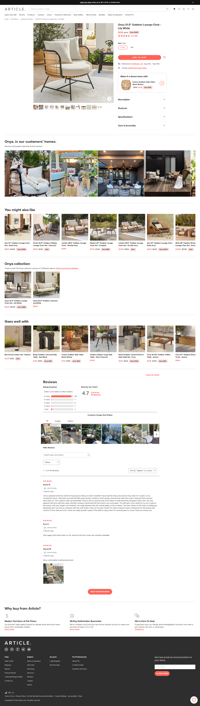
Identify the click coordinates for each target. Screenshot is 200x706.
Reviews (30, 677)
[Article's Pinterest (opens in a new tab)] (12, 650)
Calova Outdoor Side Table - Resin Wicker (144, 83)
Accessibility (72, 696)
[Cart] (193, 9)
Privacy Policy (21, 696)
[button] (179, 9)
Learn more (9, 629)
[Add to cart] (162, 83)
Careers (30, 681)
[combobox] (174, 9)
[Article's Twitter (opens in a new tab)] (23, 650)
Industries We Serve (79, 669)
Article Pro (76, 661)
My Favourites (55, 665)
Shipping (8, 665)
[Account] (184, 9)
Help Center (9, 661)
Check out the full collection (67, 268)
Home (6, 19)
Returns (7, 669)
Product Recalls (10, 673)
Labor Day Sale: (86, 2)
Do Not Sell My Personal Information (40, 696)
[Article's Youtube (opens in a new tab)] (29, 650)
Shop (80, 696)
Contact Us (9, 681)
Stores (29, 685)
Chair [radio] (122, 47)
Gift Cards (30, 665)
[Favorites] (188, 9)
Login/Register (55, 661)
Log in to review (152, 375)
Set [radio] (132, 47)
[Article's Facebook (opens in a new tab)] (17, 650)
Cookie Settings (61, 696)
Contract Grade (77, 665)
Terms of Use (9, 696)
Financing (30, 669)
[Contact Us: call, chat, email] (179, 9)
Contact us (139, 629)
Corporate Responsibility (14, 677)
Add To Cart (140, 57)
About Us (30, 673)
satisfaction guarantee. (137, 68)
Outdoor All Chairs (27, 19)
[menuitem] (10, 14)
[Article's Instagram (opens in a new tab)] (6, 650)
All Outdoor (14, 19)
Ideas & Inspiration (34, 661)
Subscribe (162, 673)
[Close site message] (193, 2)
